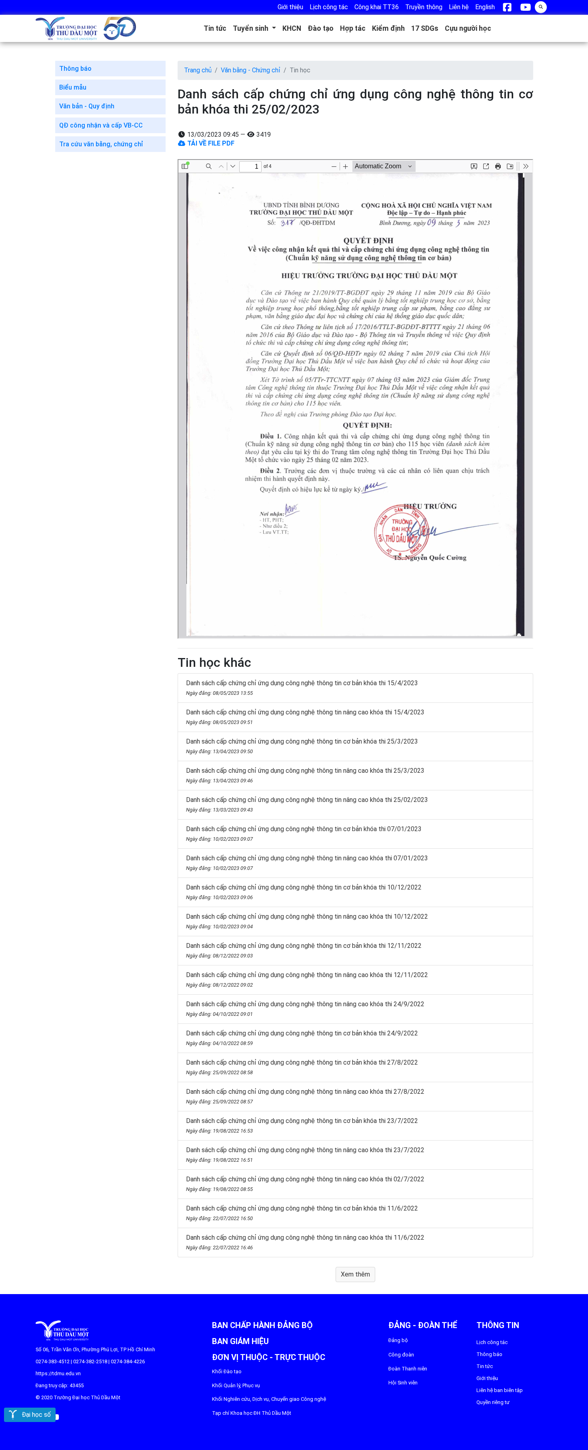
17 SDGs (424, 28)
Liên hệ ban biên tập (499, 1390)
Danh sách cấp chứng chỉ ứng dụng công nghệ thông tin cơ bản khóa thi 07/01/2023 (304, 833)
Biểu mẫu (72, 87)
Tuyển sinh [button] (251, 28)
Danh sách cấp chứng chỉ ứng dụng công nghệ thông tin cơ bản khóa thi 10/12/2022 (304, 892)
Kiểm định (388, 28)
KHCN (291, 28)
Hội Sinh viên (403, 1383)
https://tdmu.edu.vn (58, 1373)
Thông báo (75, 68)
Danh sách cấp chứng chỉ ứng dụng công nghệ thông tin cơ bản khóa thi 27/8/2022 (302, 1067)
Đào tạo (321, 28)
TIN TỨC (484, 1366)
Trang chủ (198, 70)
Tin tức (215, 28)
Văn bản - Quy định (86, 106)
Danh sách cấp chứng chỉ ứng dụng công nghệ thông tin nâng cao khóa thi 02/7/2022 (305, 1183)
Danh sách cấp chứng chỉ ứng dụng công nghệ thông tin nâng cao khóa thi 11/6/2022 (305, 1242)
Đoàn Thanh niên (407, 1369)
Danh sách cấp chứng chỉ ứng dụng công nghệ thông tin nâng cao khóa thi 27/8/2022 (305, 1096)
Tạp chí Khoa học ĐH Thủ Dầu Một (251, 1413)
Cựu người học (468, 28)
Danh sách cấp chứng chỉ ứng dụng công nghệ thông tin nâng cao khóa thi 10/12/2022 (307, 921)
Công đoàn (401, 1355)
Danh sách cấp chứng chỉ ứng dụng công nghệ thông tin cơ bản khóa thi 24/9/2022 (302, 1037)
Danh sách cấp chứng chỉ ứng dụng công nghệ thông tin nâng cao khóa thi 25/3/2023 (305, 775)
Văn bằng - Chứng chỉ (250, 70)
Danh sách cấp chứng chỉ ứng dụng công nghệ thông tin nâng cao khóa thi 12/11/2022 (307, 979)
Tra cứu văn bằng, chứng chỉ (101, 144)
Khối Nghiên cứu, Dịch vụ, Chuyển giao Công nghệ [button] (269, 1399)
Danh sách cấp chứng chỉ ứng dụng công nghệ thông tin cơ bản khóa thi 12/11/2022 (304, 950)
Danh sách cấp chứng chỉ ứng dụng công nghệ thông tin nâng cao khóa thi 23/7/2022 (305, 1154)
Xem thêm (355, 1274)
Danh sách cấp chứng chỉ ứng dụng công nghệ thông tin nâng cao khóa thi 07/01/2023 (307, 862)
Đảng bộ (398, 1340)
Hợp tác (353, 28)
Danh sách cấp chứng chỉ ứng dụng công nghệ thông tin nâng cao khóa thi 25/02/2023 (307, 804)
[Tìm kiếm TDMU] (541, 6)
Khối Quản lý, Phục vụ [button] (236, 1385)
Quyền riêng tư (493, 1402)
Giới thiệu (487, 1378)
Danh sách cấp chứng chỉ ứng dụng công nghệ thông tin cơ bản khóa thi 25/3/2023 (302, 746)
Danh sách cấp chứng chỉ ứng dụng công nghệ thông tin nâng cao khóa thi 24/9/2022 (305, 1008)
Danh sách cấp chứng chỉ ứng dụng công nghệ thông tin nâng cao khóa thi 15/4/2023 (305, 716)
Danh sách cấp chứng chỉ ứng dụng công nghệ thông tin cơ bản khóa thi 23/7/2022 (302, 1125)
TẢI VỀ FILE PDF (210, 143)
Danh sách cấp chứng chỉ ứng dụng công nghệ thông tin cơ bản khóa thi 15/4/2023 (302, 687)
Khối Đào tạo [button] (227, 1371)
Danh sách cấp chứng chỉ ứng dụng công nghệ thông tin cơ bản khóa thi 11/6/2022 (302, 1213)
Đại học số (34, 1414)
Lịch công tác (492, 1342)
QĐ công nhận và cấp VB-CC (101, 125)
